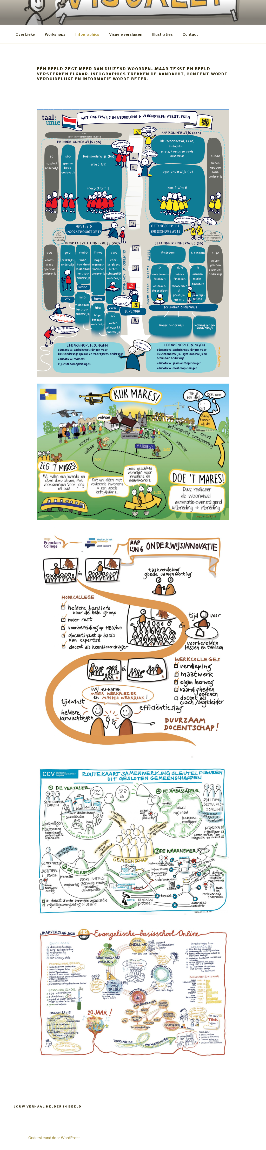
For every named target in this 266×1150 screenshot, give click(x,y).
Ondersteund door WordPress (54, 1137)
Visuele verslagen (125, 34)
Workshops (55, 34)
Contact (190, 34)
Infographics (87, 34)
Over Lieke (25, 34)
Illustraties (162, 34)
